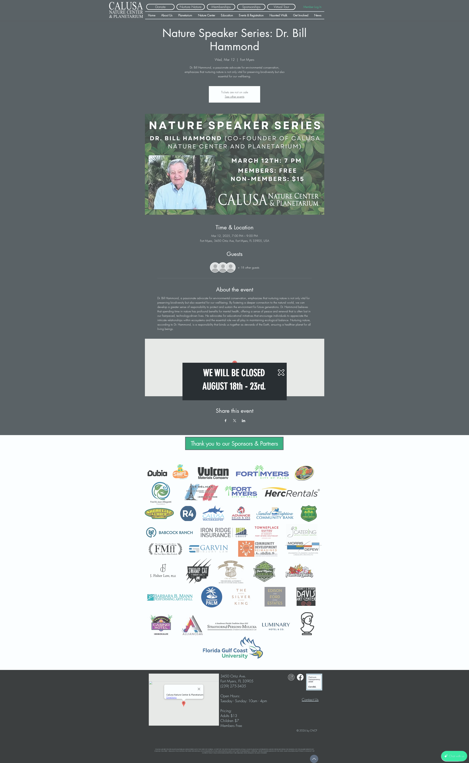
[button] (281, 372)
